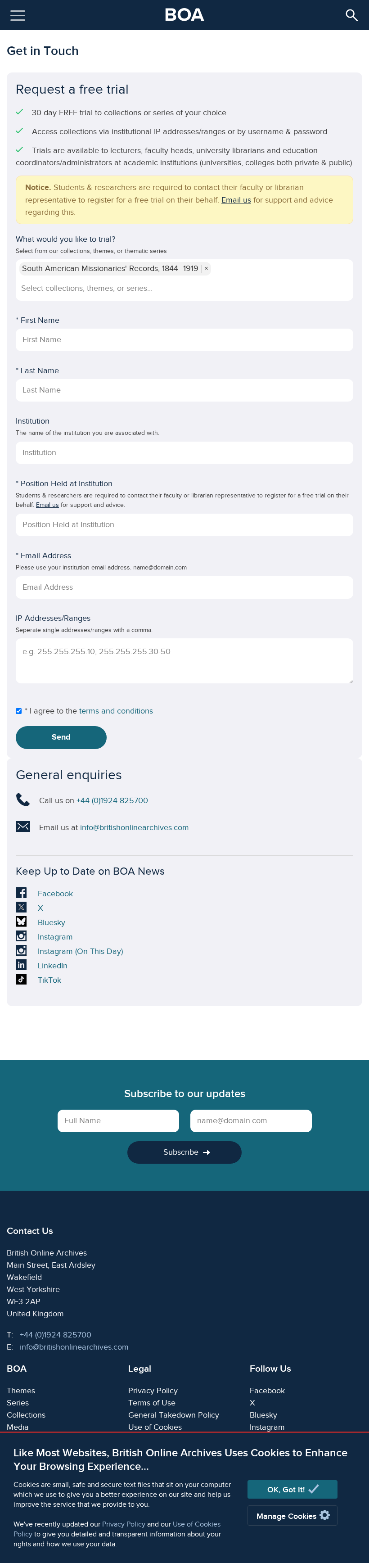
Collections (26, 1415)
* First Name (37, 320)
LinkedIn (52, 967)
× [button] (206, 269)
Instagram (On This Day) (80, 952)
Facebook (55, 895)
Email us (236, 200)
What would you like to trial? (65, 239)
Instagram (55, 938)
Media (18, 1427)
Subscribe (180, 1152)
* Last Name (37, 370)
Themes (21, 1391)
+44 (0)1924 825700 (112, 800)
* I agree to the (51, 711)
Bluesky (51, 924)
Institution (33, 421)
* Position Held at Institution (64, 483)
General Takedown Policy (173, 1415)
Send (61, 737)
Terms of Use (152, 1403)
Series (18, 1403)
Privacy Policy (123, 1524)
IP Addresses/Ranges (53, 618)
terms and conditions (116, 711)
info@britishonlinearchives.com (134, 827)
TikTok (51, 981)
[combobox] (183, 288)
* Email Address (43, 555)
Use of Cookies (155, 1427)
